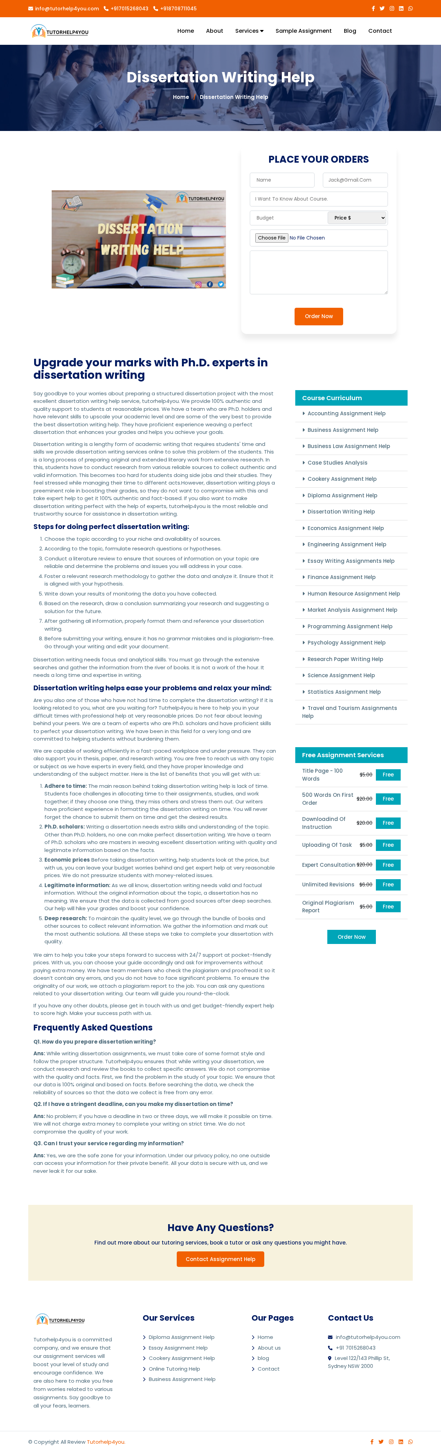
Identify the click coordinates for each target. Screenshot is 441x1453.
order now (319, 316)
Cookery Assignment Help (342, 478)
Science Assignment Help (341, 675)
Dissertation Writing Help (234, 97)
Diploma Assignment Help (342, 495)
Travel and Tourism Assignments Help (349, 712)
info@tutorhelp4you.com (67, 8)
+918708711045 (178, 8)
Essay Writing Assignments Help (351, 561)
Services (247, 31)
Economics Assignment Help (346, 528)
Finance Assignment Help (342, 577)
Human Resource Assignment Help (354, 593)
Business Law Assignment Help (349, 446)
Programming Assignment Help (350, 626)
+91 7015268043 (356, 1347)
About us (269, 1347)
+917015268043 (129, 8)
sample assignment (304, 31)
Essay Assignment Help (178, 1347)
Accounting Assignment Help (347, 413)
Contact (380, 31)
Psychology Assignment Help (347, 642)
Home (185, 31)
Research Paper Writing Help (345, 659)
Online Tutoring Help (174, 1368)
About (214, 31)
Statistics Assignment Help (344, 691)
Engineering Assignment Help (347, 544)
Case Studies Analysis (338, 462)
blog (350, 31)
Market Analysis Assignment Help (352, 609)
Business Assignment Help (343, 430)
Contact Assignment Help (220, 1259)
